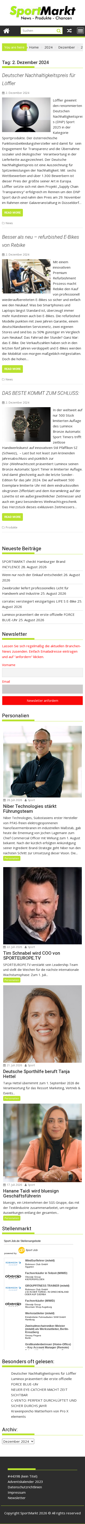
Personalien (12, 858)
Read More (12, 212)
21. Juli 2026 (14, 1065)
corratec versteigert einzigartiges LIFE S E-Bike (39, 601)
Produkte (11, 527)
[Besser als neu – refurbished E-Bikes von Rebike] (26, 262)
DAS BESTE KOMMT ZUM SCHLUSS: (40, 393)
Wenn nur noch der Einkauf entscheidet (32, 574)
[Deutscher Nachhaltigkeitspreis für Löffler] (26, 100)
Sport (31, 800)
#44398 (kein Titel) (22, 1476)
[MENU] (80, 30)
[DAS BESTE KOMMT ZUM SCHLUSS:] (26, 410)
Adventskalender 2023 (25, 1481)
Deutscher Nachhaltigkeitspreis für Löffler (43, 1373)
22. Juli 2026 (14, 947)
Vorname (8, 665)
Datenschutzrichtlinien (25, 1487)
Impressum (17, 1492)
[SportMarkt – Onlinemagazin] (6, 30)
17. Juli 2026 (14, 1185)
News (9, 223)
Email (6, 681)
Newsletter (17, 1497)
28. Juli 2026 (14, 800)
